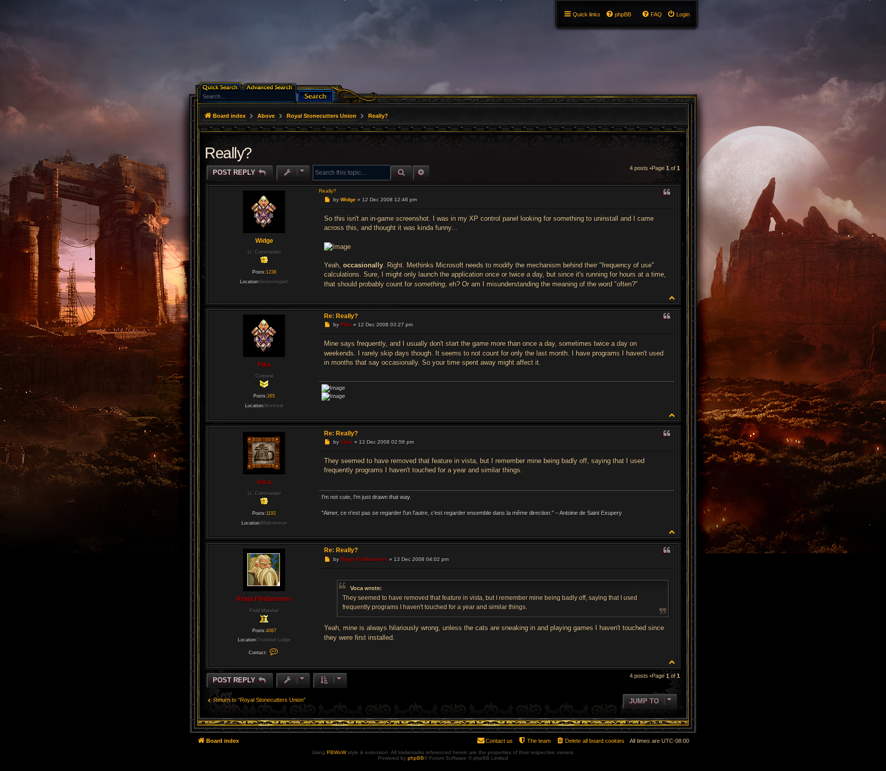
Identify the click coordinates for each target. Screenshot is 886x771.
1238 (271, 272)
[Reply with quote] (666, 193)
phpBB (416, 758)
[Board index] (195, 2)
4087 (271, 630)
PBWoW (336, 752)
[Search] (315, 95)
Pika (264, 364)
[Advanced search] (271, 86)
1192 (271, 513)
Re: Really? (341, 316)
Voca (264, 482)
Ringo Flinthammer (264, 598)
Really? (378, 116)
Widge (264, 240)
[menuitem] (678, 14)
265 (271, 396)
